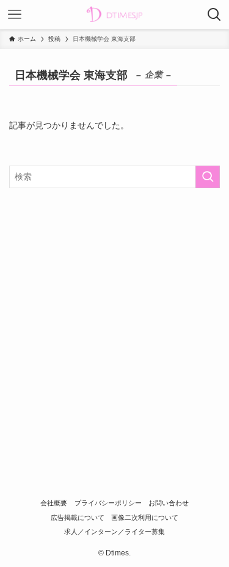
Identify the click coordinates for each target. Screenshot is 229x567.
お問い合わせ (168, 503)
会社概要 (53, 503)
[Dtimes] (114, 14)
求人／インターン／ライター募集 (114, 531)
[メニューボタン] (14, 14)
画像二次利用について (144, 517)
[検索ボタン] (214, 14)
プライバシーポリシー (108, 503)
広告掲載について (77, 517)
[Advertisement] (114, 319)
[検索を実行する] (207, 177)
